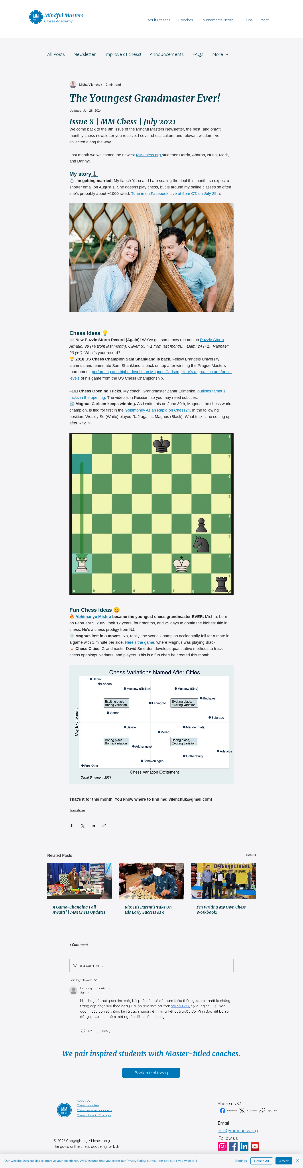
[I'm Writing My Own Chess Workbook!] (223, 881)
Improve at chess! (123, 54)
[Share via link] (104, 825)
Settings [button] (241, 1161)
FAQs (198, 54)
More (217, 54)
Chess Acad (54, 21)
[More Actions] (231, 990)
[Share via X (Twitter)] (82, 825)
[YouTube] (255, 1146)
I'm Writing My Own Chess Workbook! (221, 910)
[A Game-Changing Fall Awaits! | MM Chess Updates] (79, 881)
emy (69, 21)
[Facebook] (233, 1146)
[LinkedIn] (244, 1146)
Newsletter (85, 54)
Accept (284, 1161)
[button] (248, 18)
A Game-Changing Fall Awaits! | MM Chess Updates (79, 910)
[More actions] (231, 84)
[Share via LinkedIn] (93, 825)
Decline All (261, 1161)
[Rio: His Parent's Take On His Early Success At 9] (151, 881)
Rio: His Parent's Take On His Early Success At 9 (148, 910)
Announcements (167, 54)
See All (251, 855)
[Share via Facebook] (71, 825)
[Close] (297, 1160)
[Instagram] (222, 1146)
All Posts (56, 54)
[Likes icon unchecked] (83, 1030)
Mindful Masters (63, 15)
